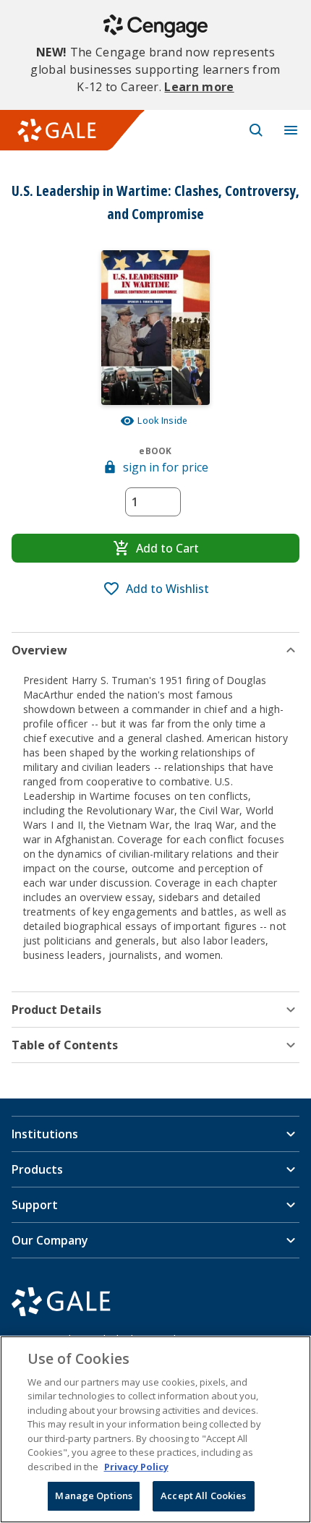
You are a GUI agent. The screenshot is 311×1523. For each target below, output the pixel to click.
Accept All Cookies (203, 1495)
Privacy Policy (136, 1466)
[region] (155, 1429)
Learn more (199, 87)
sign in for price (165, 467)
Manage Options (93, 1495)
